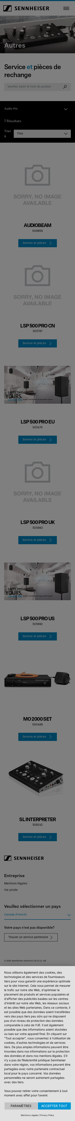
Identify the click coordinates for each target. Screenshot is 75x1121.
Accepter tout (54, 1106)
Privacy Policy (47, 1115)
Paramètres (21, 1106)
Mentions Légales (29, 1115)
